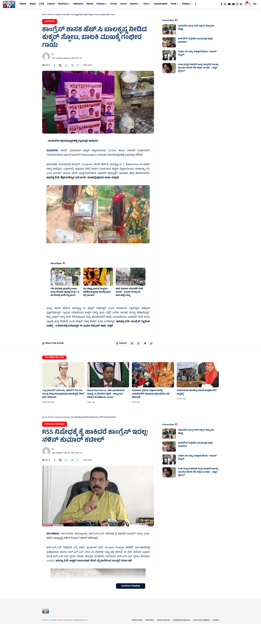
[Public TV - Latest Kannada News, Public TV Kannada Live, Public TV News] (9, 4)
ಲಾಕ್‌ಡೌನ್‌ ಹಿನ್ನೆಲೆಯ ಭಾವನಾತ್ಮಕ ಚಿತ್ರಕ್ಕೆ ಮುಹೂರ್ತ (195, 40)
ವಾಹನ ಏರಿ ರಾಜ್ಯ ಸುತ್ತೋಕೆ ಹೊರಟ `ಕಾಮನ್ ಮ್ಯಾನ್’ (197, 53)
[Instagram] (237, 4)
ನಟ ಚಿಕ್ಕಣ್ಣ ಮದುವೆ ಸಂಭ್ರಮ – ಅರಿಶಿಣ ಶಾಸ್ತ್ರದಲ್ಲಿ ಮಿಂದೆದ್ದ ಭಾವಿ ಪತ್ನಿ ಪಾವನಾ (97, 292)
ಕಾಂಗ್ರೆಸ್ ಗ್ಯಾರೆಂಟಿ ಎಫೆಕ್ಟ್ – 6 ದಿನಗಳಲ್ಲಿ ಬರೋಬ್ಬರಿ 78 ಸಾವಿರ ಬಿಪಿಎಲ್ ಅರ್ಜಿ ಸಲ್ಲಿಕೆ (98, 324)
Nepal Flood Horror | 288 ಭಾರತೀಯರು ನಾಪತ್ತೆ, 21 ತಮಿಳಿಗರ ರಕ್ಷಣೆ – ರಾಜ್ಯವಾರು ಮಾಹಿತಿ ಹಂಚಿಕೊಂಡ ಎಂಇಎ (106, 394)
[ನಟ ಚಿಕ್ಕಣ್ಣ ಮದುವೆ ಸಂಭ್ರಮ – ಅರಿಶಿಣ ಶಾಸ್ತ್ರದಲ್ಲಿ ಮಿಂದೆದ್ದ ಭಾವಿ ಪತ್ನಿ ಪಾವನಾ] (98, 277)
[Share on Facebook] (54, 65)
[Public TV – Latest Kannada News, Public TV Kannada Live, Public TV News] (45, 611)
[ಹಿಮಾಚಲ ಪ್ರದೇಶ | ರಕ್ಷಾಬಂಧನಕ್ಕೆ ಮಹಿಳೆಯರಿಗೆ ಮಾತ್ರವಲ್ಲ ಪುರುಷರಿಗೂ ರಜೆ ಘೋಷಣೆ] (153, 374)
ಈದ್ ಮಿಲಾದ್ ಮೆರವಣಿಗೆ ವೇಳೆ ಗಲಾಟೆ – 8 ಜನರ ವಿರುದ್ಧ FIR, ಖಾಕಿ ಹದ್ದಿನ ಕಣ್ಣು (129, 292)
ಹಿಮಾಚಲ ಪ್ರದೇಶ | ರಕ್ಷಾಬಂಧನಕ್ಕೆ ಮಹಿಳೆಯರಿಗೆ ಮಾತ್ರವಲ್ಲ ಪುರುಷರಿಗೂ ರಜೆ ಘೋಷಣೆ (151, 394)
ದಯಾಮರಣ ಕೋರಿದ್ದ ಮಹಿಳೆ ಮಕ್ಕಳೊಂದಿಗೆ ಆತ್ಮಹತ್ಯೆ (197, 392)
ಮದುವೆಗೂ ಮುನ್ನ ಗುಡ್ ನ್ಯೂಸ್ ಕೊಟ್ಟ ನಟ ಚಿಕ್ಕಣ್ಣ (196, 27)
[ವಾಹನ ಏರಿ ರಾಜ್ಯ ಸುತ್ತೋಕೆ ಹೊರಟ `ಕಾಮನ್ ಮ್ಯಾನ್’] (169, 55)
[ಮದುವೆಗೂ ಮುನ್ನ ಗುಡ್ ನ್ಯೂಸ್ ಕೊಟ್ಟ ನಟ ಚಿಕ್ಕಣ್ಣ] (169, 29)
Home (44, 14)
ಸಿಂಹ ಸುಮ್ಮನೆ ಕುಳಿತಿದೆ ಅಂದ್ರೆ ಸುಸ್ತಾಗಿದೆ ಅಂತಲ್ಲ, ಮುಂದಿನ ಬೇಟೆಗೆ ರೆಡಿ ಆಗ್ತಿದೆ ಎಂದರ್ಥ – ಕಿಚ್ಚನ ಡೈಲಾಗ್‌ (198, 68)
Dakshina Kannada (62, 417)
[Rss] (241, 4)
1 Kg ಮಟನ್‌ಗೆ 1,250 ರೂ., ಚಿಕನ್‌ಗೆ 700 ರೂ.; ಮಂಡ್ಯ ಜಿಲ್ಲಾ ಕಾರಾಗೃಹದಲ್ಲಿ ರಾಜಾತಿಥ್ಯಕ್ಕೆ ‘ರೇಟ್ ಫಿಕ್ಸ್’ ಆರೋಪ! (63, 394)
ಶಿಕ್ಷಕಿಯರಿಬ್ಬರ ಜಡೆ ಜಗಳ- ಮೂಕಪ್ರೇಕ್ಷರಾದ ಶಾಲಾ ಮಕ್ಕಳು (89, 178)
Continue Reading (130, 586)
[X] (225, 4)
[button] (195, 4)
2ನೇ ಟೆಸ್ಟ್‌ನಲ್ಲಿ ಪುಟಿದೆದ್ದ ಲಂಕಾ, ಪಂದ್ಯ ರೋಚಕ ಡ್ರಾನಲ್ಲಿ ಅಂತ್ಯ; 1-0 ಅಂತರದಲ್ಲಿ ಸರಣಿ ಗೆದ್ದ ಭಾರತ (65, 292)
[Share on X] (60, 65)
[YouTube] (229, 4)
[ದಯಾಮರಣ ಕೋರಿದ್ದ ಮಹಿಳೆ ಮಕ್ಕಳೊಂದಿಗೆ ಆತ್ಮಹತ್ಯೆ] (198, 374)
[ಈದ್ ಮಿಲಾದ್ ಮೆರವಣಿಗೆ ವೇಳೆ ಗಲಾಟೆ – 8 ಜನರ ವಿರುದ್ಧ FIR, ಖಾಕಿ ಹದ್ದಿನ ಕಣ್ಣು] (130, 277)
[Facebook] (221, 4)
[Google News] (233, 4)
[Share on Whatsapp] (66, 65)
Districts (51, 14)
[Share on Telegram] (72, 65)
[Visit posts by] (46, 56)
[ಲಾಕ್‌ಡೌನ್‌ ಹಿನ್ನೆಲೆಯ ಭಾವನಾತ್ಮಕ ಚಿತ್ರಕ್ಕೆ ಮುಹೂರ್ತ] (169, 42)
